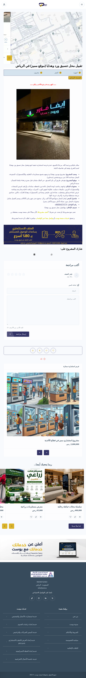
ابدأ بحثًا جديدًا (76, 526)
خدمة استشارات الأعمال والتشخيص (24, 616)
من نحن (75, 616)
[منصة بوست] (43, 4)
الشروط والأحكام (72, 632)
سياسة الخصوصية (72, 640)
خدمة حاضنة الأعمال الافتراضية (26, 659)
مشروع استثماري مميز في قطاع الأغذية (62, 440)
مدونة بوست (73, 624)
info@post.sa (42, 588)
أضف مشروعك (42, 212)
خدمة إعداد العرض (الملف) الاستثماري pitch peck (22, 641)
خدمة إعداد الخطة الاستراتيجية (26, 651)
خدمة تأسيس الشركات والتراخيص (25, 632)
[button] (51, 254)
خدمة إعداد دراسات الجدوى (27, 624)
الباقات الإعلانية (72, 648)
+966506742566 (42, 582)
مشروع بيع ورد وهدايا (57, 174)
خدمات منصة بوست (62, 218)
